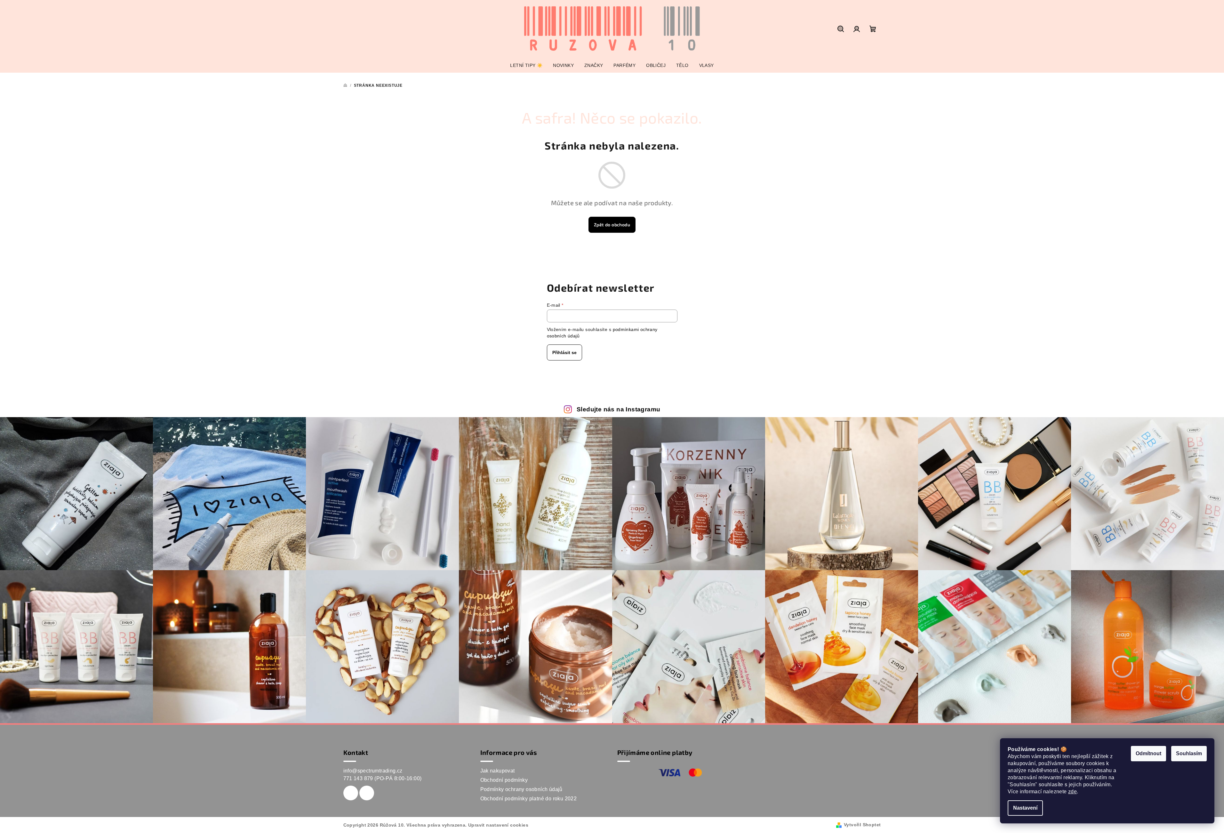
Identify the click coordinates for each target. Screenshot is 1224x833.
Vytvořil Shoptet (862, 824)
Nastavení (1025, 808)
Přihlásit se (564, 352)
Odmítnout (1148, 753)
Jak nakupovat (497, 770)
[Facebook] (350, 793)
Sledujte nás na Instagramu (618, 409)
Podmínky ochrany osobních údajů (521, 789)
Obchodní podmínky (504, 780)
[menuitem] (526, 65)
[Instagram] (366, 793)
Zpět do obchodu (612, 224)
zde (1072, 791)
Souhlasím (1189, 753)
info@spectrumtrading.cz (373, 770)
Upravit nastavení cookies (498, 825)
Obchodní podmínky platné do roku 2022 (528, 798)
